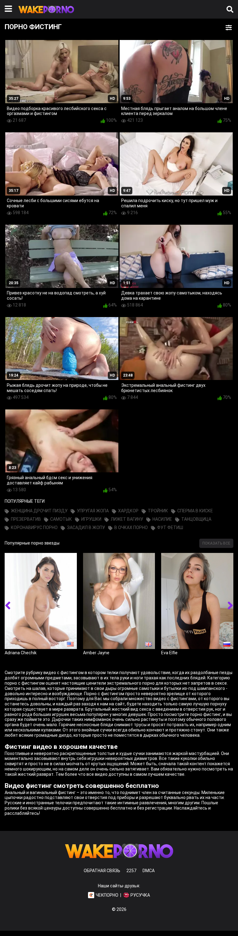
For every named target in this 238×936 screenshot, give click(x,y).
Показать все (216, 543)
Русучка (140, 895)
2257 (131, 870)
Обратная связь (102, 870)
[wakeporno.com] (46, 14)
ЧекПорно (107, 895)
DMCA (149, 870)
